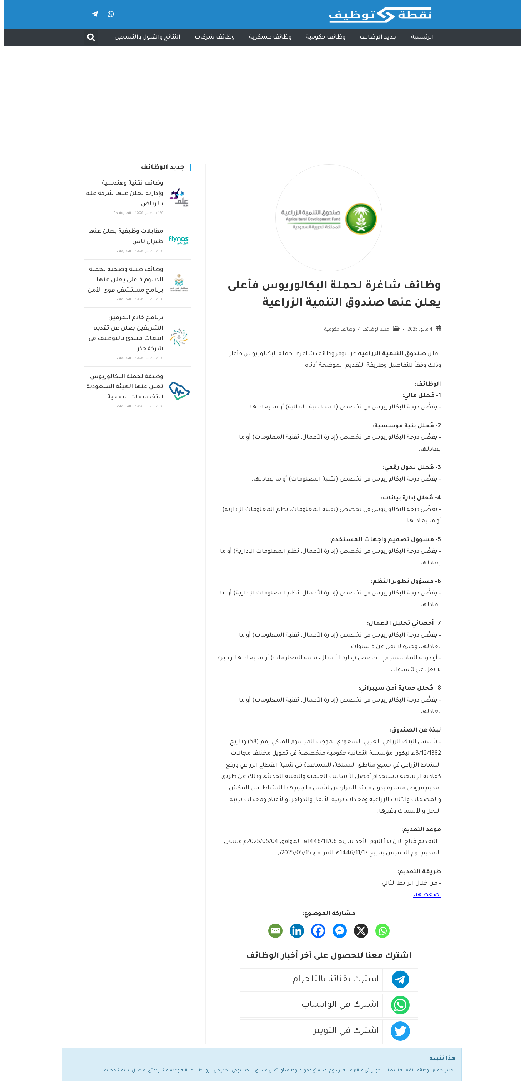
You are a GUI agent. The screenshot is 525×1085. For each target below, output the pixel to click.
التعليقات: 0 (122, 213)
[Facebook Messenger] (339, 931)
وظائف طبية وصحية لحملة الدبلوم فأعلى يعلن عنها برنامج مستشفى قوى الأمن (125, 280)
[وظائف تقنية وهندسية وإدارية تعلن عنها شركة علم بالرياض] (179, 197)
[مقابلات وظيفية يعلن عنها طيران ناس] (179, 240)
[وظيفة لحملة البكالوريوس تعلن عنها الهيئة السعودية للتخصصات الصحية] (179, 390)
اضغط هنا (427, 895)
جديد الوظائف (378, 37)
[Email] (275, 931)
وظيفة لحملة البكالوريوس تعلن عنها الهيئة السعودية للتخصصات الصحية (124, 387)
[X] (361, 931)
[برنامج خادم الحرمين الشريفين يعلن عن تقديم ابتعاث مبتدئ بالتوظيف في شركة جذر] (179, 337)
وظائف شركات (215, 37)
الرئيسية (422, 37)
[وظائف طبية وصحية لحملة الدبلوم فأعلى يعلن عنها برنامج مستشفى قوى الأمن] (179, 283)
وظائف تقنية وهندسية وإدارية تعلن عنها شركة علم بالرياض (124, 193)
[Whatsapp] (111, 14)
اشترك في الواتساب (340, 1005)
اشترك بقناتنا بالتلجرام (335, 980)
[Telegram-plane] (95, 14)
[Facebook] (318, 931)
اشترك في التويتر (346, 1031)
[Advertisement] (262, 100)
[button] (91, 37)
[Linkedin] (297, 931)
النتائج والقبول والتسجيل (147, 37)
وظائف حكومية (325, 37)
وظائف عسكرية (270, 37)
